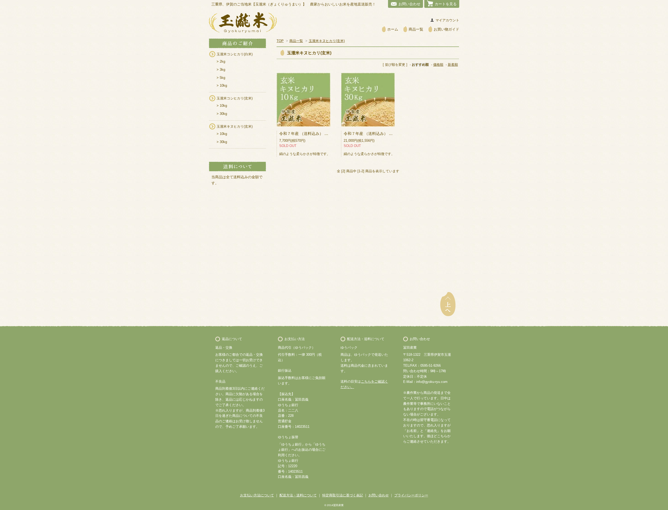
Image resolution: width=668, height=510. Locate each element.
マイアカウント (447, 20)
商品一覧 (416, 29)
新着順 (453, 65)
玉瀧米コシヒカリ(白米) (235, 54)
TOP (280, 41)
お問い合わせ (409, 4)
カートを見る (446, 4)
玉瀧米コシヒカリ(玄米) (235, 98)
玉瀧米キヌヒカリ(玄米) (235, 126)
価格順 (438, 65)
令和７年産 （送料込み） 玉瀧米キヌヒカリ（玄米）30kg (394, 133)
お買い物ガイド (446, 29)
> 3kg (221, 70)
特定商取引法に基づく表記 (342, 495)
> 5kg (221, 78)
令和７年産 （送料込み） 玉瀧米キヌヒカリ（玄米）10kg (329, 133)
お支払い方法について (257, 495)
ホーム (392, 29)
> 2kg (221, 61)
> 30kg (222, 114)
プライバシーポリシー (411, 495)
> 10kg (222, 85)
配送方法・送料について (298, 495)
